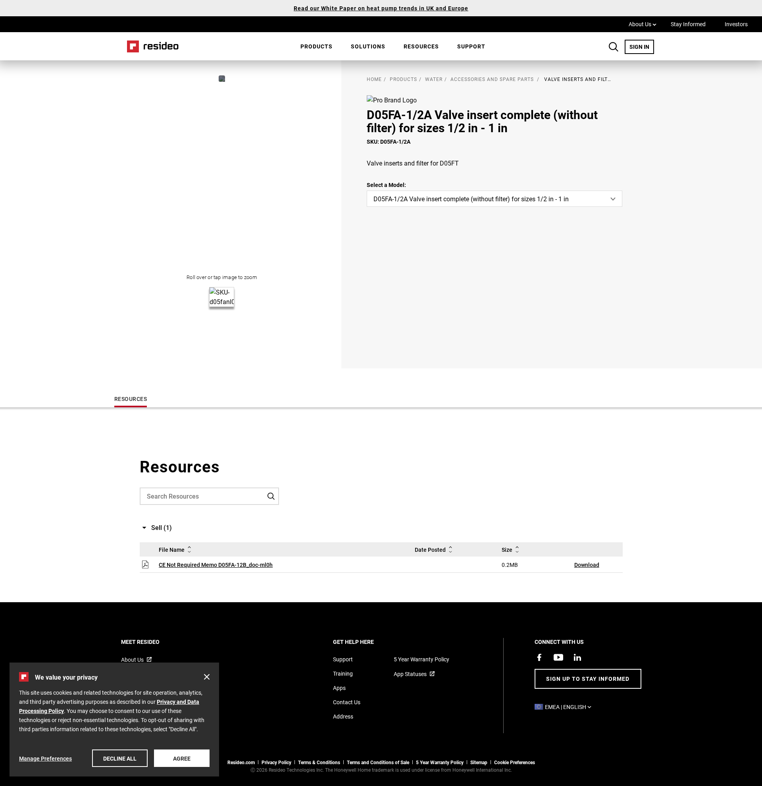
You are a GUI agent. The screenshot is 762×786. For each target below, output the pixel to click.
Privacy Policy (276, 762)
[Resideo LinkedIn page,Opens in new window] (577, 657)
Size (507, 549)
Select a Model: (386, 185)
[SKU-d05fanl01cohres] (222, 78)
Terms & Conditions (319, 762)
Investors (736, 24)
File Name (172, 549)
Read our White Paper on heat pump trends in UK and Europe (381, 8)
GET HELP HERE (364, 641)
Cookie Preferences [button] (514, 762)
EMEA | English (570, 707)
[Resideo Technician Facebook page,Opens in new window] (539, 657)
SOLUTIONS (368, 46)
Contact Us (346, 702)
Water (434, 79)
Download (586, 564)
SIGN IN (641, 46)
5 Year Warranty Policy (421, 659)
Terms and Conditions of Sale (378, 762)
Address (343, 716)
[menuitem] (316, 46)
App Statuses (410, 674)
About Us (642, 24)
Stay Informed (688, 24)
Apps (339, 688)
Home (150, 46)
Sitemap (478, 762)
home (374, 79)
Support (471, 46)
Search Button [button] (613, 47)
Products (316, 46)
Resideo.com (241, 762)
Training (343, 673)
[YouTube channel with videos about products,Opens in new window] (558, 657)
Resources (421, 46)
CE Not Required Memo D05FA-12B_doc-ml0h (216, 564)
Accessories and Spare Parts (492, 79)
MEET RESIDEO (151, 641)
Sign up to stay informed (587, 678)
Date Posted (430, 549)
